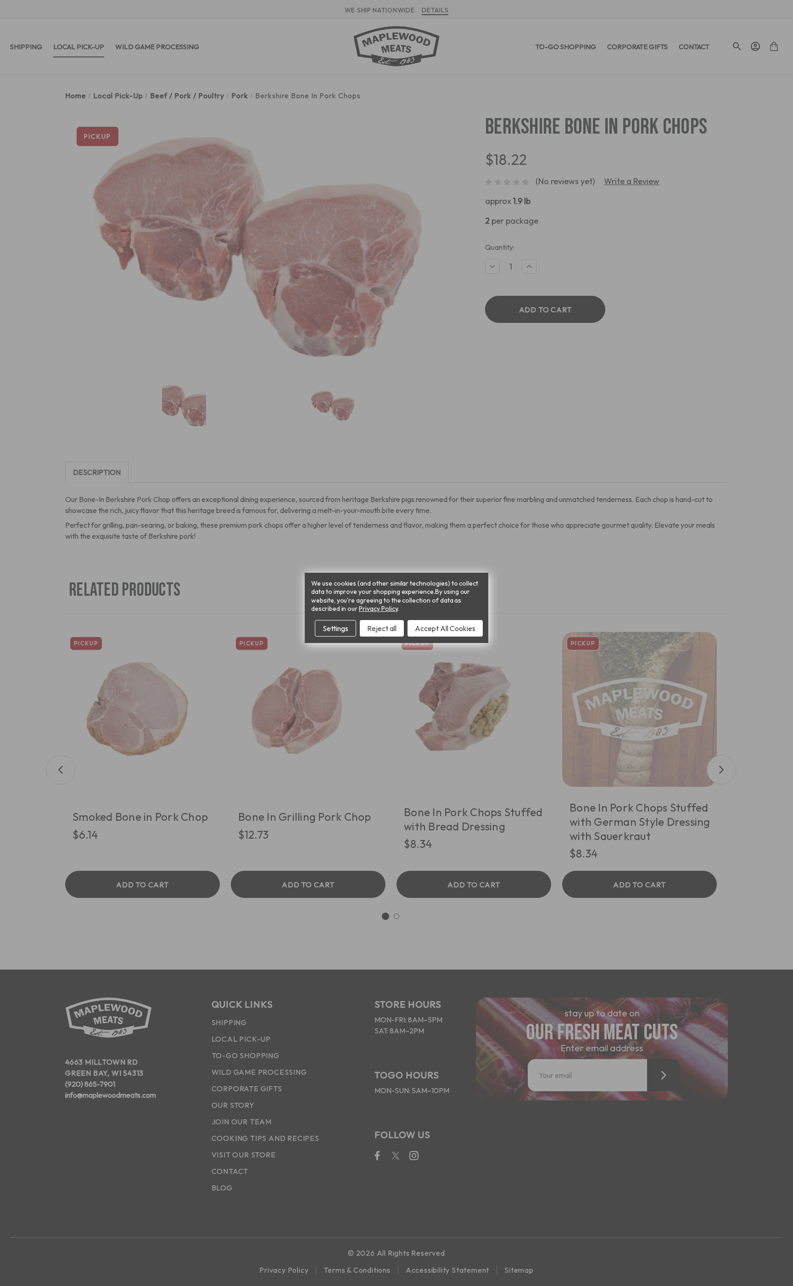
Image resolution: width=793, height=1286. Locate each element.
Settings (335, 628)
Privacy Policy (378, 608)
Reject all (381, 628)
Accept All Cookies (445, 628)
